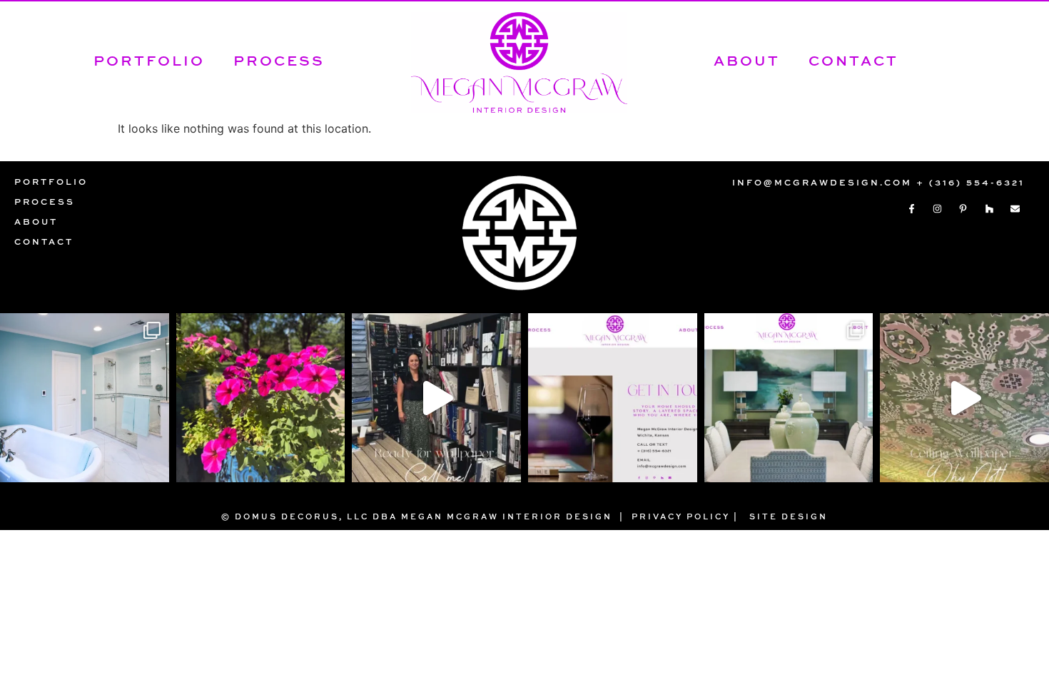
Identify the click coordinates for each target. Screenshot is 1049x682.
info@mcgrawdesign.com (822, 182)
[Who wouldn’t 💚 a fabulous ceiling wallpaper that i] (964, 397)
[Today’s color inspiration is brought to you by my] (260, 397)
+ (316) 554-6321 (970, 182)
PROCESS (279, 60)
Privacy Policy (681, 516)
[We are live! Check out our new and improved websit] (788, 397)
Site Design (788, 516)
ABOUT (747, 60)
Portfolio (149, 60)
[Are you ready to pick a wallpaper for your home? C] (436, 397)
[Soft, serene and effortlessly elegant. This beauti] (84, 397)
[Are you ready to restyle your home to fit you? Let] (612, 397)
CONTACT (853, 60)
